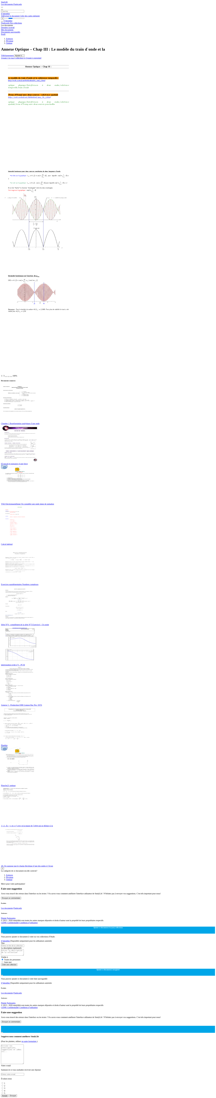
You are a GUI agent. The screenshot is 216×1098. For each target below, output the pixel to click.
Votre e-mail (6, 1066)
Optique (9, 43)
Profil (3, 34)
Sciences (9, 39)
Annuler (5, 1096)
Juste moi (8, 962)
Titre (3, 943)
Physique (9, 41)
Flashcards (17, 4)
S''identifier (5, 14)
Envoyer (13, 1096)
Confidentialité (13, 923)
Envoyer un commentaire (11, 898)
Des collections (16, 23)
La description (11, 948)
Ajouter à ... (19, 56)
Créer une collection (9, 965)
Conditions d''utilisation (28, 923)
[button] (6, 376)
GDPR (4, 923)
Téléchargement (7, 55)
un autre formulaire (29, 1041)
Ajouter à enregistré (33, 58)
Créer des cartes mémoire (30, 16)
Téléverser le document (10, 16)
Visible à (4, 957)
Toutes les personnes (12, 960)
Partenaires (11, 918)
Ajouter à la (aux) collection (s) (13, 58)
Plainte (3, 918)
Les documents (7, 4)
